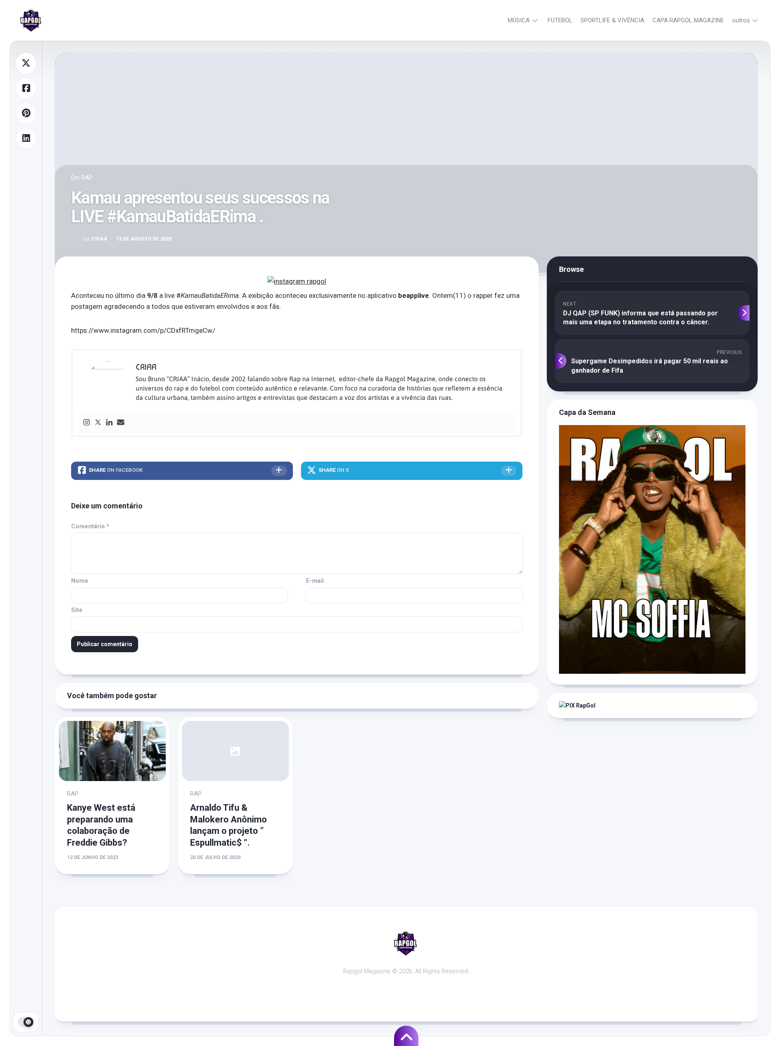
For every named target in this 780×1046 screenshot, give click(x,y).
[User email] (120, 423)
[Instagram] (86, 423)
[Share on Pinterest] (26, 113)
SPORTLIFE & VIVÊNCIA (612, 20)
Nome (79, 580)
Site (76, 610)
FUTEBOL (560, 20)
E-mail (315, 580)
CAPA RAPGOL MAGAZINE (688, 20)
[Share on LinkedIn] (26, 138)
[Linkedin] (109, 423)
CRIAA (95, 239)
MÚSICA (519, 20)
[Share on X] (26, 63)
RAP (87, 177)
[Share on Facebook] (26, 88)
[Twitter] (98, 423)
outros (741, 20)
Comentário (90, 526)
